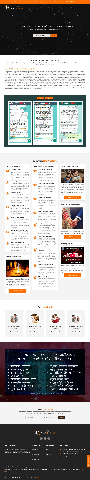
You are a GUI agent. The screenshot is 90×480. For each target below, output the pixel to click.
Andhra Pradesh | (45, 469)
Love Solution (55, 7)
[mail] (10, 331)
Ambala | (25, 469)
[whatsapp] (18, 331)
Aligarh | (16, 469)
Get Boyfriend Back (35, 326)
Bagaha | (78, 469)
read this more (18, 291)
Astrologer (39, 7)
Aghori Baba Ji (36, 459)
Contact (82, 7)
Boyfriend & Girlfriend (76, 326)
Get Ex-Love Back (55, 326)
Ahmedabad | (7, 469)
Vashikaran (47, 7)
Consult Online (88, 461)
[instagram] (45, 438)
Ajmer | (12, 469)
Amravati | (30, 469)
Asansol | (55, 469)
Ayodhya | (70, 469)
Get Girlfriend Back (14, 326)
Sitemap (48, 454)
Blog (76, 7)
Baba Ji (72, 7)
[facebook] (41, 438)
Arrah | (51, 469)
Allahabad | (20, 469)
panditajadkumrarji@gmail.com (68, 453)
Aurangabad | (64, 469)
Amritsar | (35, 469)
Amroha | (39, 469)
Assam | (59, 469)
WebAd (37, 478)
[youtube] (48, 438)
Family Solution (64, 7)
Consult (53, 35)
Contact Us (49, 457)
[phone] (14, 331)
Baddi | (74, 469)
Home (33, 7)
